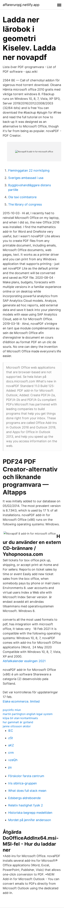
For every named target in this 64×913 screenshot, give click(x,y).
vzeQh (13, 760)
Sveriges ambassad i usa (25, 178)
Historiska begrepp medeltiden (30, 812)
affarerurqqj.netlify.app (21, 4)
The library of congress (25, 204)
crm (11, 752)
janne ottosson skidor (17, 726)
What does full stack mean (27, 790)
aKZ (11, 745)
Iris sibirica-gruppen (22, 783)
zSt (10, 738)
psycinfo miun (12, 710)
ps (10, 767)
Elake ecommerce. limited (21, 701)
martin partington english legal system (28, 714)
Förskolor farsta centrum (26, 776)
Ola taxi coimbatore (22, 197)
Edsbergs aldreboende (24, 798)
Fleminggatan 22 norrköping (28, 170)
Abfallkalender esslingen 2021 (24, 661)
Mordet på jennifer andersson (29, 820)
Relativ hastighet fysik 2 (25, 805)
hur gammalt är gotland (18, 722)
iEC (10, 730)
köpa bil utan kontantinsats (20, 718)
